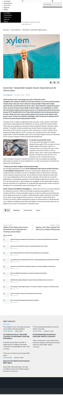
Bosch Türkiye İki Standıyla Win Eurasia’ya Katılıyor (25, 300)
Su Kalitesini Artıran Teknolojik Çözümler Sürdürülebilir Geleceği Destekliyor (16, 336)
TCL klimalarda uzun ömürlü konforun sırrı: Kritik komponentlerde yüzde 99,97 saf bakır (35, 259)
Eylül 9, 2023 (19, 331)
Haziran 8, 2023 (18, 357)
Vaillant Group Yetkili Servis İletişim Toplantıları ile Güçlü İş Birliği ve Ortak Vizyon (33, 266)
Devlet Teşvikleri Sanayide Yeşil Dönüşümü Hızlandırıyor (26, 293)
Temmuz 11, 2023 (48, 331)
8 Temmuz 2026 (15, 275)
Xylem (38, 210)
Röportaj (6, 7)
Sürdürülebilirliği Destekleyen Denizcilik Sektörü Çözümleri (44, 335)
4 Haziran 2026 (15, 302)
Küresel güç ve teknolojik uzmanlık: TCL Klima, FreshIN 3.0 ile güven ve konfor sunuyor (35, 286)
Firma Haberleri (16, 30)
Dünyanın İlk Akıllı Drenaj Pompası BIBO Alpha (16, 362)
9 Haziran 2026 (15, 295)
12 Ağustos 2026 (15, 241)
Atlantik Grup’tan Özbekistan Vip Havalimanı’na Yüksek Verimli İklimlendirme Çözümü (34, 239)
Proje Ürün (7, 5)
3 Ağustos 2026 (15, 248)
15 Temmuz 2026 (15, 268)
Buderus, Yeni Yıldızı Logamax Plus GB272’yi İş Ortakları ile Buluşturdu (48, 227)
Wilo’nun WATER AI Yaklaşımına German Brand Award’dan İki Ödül (29, 273)
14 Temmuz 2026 (15, 261)
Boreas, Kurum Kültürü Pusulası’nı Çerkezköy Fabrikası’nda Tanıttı (29, 246)
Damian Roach (28, 210)
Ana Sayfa (7, 1)
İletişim (6, 9)
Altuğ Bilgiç (16, 210)
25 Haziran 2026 (15, 288)
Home (7, 30)
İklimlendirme (8, 3)
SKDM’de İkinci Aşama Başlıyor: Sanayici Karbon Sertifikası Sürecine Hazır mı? (32, 280)
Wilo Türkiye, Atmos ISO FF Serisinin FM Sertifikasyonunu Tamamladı (30, 253)
